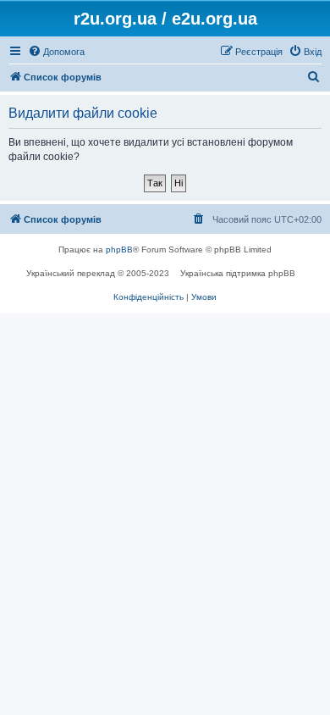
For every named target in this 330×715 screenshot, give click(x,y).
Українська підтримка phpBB (237, 273)
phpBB (119, 249)
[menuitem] (56, 52)
